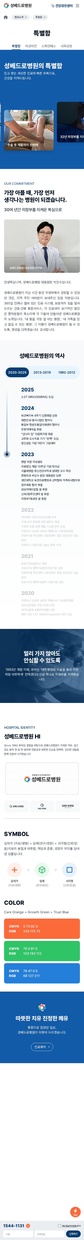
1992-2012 (66, 372)
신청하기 (73, 1233)
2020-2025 (17, 372)
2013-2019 (42, 372)
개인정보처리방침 (69, 1226)
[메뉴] (77, 5)
